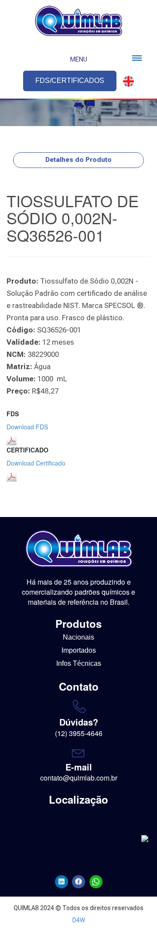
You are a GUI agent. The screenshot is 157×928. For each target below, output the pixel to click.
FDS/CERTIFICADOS (69, 80)
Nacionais (78, 637)
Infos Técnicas (78, 663)
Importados (78, 650)
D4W (78, 920)
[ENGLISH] (126, 81)
